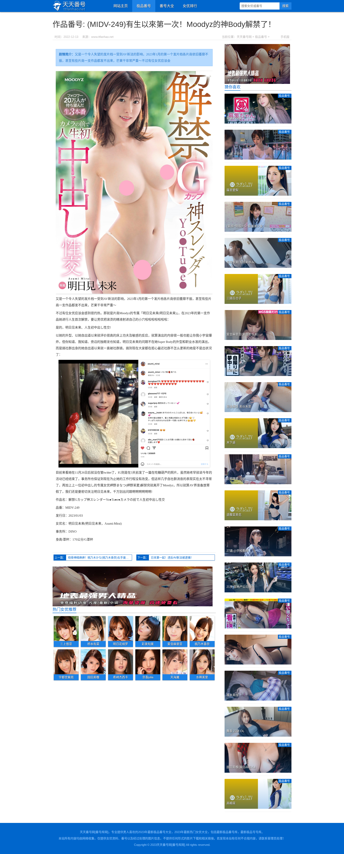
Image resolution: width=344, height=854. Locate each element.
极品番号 (144, 6)
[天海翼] (174, 661)
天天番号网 (244, 36)
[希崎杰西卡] (120, 661)
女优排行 (190, 6)
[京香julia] (147, 661)
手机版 (284, 36)
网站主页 (120, 6)
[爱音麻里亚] (174, 628)
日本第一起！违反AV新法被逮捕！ (172, 557)
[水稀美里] (202, 661)
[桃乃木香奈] (202, 628)
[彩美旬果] (147, 628)
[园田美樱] (93, 661)
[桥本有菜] (93, 628)
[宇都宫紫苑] (66, 661)
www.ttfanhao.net (102, 36)
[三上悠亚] (66, 628)
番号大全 (167, 6)
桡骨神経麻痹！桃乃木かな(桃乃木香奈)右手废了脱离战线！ (100, 557)
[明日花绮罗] (120, 628)
